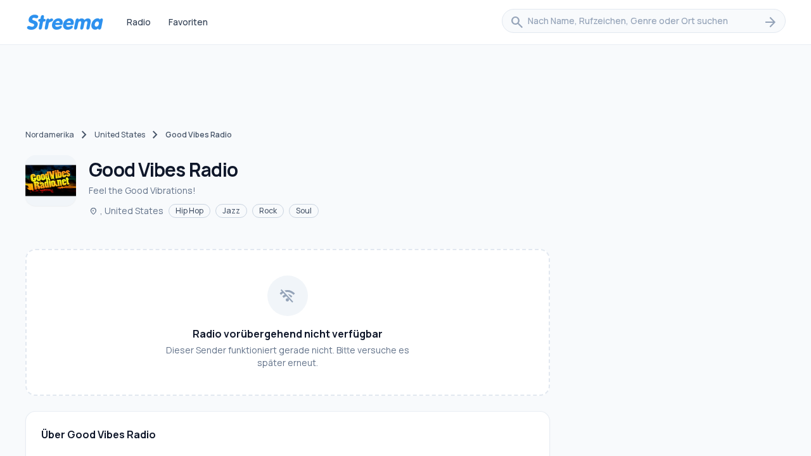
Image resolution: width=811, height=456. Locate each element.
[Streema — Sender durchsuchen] (64, 22)
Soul (304, 210)
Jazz (231, 210)
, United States (126, 211)
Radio (139, 22)
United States (119, 134)
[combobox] (644, 22)
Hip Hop (189, 210)
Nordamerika (49, 134)
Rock (268, 210)
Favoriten (188, 22)
